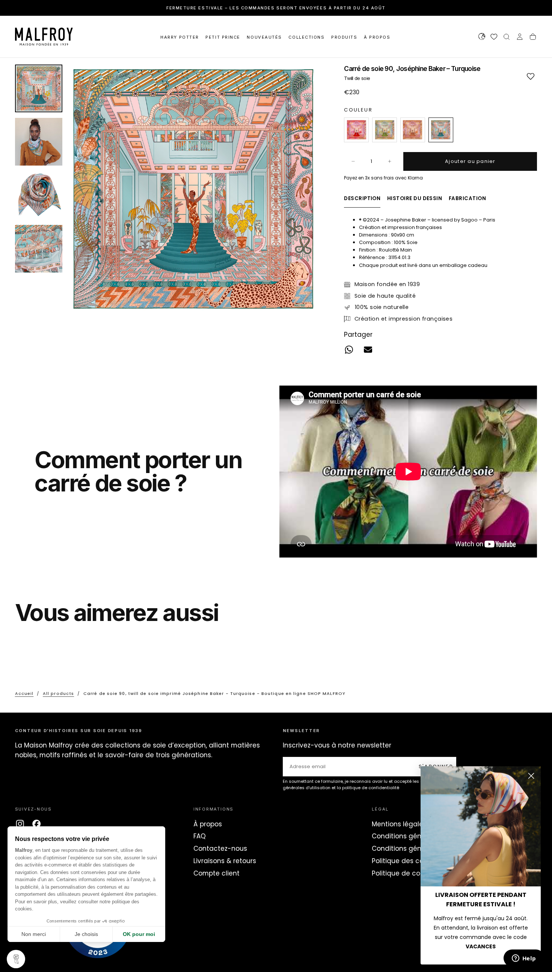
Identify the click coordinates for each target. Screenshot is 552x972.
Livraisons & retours (224, 860)
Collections (306, 37)
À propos (207, 824)
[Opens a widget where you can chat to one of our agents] (523, 958)
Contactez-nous (220, 848)
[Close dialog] (531, 775)
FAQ (199, 836)
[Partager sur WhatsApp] (349, 349)
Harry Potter (179, 37)
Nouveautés (264, 37)
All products (58, 693)
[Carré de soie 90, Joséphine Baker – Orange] (412, 130)
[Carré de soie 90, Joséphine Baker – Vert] (384, 130)
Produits (344, 37)
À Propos (377, 37)
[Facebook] (36, 824)
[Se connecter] (520, 37)
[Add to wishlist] (530, 76)
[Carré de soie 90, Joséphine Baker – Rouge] (356, 130)
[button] (482, 37)
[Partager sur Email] (368, 349)
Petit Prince (222, 37)
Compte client (216, 873)
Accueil (24, 693)
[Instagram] (20, 824)
